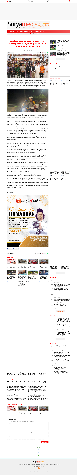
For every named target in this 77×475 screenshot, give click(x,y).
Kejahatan (27, 33)
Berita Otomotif (10, 33)
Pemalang (53, 68)
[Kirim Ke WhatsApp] (47, 53)
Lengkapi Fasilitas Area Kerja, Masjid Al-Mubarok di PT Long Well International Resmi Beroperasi (22, 266)
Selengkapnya (59, 59)
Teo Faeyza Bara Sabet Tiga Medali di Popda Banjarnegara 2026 (62, 356)
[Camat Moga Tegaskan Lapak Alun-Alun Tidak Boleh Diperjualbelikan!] (43, 261)
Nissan (34, 33)
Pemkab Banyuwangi (56, 74)
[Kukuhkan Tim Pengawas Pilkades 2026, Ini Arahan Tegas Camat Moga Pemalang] (33, 261)
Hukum (21, 31)
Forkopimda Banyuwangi (13, 248)
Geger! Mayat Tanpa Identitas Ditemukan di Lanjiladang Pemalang (62, 346)
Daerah (30, 48)
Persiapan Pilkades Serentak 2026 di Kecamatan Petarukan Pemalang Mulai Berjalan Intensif (22, 277)
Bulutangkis (39, 33)
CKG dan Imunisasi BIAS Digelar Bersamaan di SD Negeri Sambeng (65, 267)
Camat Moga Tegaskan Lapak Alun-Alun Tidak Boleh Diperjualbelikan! (43, 266)
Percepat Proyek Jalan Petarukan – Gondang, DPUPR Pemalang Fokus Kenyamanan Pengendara (43, 277)
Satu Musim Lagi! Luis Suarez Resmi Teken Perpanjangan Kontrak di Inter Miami (63, 53)
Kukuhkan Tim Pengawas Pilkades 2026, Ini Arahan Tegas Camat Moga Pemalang (32, 266)
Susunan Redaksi (26, 464)
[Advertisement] (38, 8)
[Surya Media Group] (28, 24)
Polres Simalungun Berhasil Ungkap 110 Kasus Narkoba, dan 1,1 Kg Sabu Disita (62, 300)
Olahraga (37, 31)
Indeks (19, 464)
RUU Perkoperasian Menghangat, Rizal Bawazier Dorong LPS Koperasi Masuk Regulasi (63, 326)
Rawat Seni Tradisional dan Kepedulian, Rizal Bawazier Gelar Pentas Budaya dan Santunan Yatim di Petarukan (63, 320)
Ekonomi (42, 31)
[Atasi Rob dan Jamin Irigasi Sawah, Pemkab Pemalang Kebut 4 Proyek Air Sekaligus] (11, 326)
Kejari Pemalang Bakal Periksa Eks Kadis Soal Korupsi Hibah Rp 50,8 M (61, 280)
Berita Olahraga (19, 33)
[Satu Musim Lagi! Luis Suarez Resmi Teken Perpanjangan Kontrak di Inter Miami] (53, 54)
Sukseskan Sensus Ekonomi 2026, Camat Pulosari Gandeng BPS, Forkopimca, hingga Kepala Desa (54, 267)
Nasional (12, 31)
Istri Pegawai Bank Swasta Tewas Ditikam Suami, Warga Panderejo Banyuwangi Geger (61, 289)
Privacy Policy (39, 464)
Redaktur (26, 48)
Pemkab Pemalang (55, 66)
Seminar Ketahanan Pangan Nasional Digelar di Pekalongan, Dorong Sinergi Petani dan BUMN (63, 333)
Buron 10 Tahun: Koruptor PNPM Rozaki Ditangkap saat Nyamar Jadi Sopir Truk (61, 295)
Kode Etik (33, 464)
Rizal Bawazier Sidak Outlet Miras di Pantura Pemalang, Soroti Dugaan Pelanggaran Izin (65, 172)
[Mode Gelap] (69, 1)
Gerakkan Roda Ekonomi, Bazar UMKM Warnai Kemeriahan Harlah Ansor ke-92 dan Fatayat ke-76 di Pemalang (32, 373)
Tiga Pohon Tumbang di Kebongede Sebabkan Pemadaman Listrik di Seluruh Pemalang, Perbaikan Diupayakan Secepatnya (62, 367)
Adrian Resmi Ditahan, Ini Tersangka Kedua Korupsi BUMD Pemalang (62, 285)
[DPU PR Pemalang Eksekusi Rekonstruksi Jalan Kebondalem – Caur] (33, 272)
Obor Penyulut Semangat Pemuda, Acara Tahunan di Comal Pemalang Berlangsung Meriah (54, 172)
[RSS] (39, 468)
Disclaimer (46, 464)
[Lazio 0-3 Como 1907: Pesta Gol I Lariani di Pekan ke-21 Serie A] (53, 42)
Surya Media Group (55, 70)
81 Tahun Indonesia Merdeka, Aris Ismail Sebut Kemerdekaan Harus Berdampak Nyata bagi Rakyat (11, 266)
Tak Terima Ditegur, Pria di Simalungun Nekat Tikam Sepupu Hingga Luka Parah (61, 305)
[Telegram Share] (45, 53)
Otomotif (31, 31)
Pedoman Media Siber (55, 464)
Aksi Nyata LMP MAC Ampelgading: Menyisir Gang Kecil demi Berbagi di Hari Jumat (22, 373)
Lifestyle (26, 31)
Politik (16, 31)
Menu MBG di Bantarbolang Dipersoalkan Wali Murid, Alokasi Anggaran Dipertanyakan (61, 372)
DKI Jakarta (46, 33)
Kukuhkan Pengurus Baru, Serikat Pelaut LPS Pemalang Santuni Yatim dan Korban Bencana (61, 360)
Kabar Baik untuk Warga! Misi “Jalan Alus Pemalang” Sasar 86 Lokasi (11, 277)
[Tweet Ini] (40, 53)
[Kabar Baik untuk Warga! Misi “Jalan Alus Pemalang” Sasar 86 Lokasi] (11, 272)
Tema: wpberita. (45, 471)
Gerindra (52, 33)
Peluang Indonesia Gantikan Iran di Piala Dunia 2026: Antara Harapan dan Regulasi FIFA (63, 47)
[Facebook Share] (38, 53)
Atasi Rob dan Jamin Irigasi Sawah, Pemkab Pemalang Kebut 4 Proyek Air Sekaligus (11, 373)
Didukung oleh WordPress (34, 471)
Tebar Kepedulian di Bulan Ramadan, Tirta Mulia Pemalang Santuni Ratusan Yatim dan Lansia (43, 373)
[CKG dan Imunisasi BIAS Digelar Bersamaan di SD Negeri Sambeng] (65, 220)
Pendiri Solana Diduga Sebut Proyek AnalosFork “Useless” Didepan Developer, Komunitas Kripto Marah (62, 351)
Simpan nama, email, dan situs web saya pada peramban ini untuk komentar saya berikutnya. (26, 439)
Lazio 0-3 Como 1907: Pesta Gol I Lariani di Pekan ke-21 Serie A (63, 41)
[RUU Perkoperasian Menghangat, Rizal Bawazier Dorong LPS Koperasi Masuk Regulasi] (53, 326)
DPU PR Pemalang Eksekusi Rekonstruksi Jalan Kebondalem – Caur (32, 277)
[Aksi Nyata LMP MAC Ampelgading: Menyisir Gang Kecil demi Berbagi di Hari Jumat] (22, 326)
